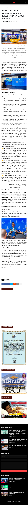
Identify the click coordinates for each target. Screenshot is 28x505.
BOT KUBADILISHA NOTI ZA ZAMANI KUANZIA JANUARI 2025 (18, 440)
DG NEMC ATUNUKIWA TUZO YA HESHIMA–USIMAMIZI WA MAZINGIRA (17, 480)
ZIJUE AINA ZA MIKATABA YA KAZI (17, 445)
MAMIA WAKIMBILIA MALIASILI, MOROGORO (16, 493)
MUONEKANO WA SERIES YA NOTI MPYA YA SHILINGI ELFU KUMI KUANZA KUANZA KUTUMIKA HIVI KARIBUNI (17, 432)
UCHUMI (7, 7)
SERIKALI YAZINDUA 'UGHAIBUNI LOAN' (17, 486)
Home (2, 7)
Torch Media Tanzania (16, 501)
